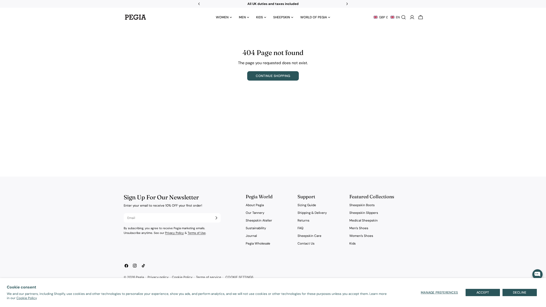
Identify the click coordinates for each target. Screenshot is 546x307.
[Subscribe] (216, 218)
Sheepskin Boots (362, 205)
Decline (520, 292)
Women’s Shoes (361, 236)
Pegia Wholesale (258, 243)
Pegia (140, 277)
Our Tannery (255, 213)
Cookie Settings (239, 277)
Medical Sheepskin (363, 220)
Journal (251, 236)
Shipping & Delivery (312, 213)
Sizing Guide (307, 205)
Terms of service (208, 277)
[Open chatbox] (537, 274)
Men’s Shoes (358, 228)
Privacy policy (158, 277)
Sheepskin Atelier (259, 220)
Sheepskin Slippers (363, 213)
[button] (387, 17)
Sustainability (256, 228)
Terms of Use (197, 233)
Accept (482, 292)
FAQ (300, 228)
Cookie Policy (26, 298)
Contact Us (306, 243)
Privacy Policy (174, 233)
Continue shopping (273, 76)
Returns (303, 220)
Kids (352, 243)
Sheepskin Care (309, 236)
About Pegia (255, 205)
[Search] (403, 17)
